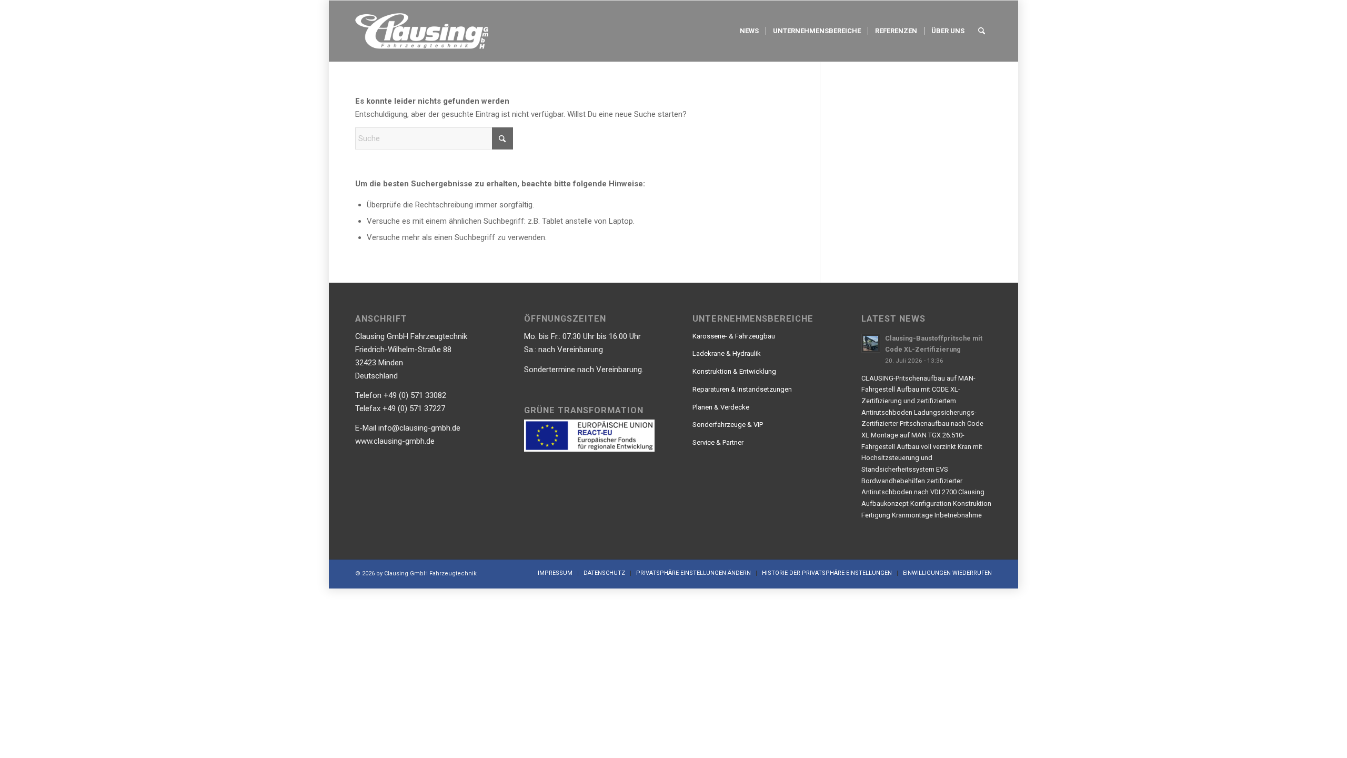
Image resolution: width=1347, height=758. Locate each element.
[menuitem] (749, 31)
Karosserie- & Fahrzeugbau (733, 336)
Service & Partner (717, 442)
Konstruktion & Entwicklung (734, 371)
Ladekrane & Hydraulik (726, 353)
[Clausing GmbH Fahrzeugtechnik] (421, 31)
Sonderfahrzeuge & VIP (727, 424)
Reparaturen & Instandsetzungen (742, 389)
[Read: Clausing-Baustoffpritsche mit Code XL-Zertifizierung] (870, 343)
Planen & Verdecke (720, 407)
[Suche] (981, 31)
